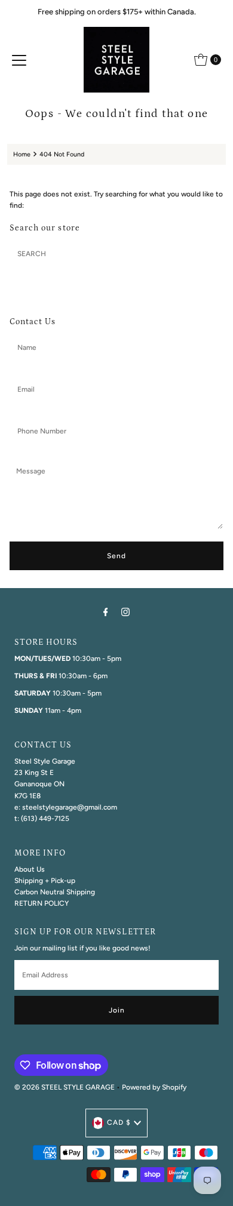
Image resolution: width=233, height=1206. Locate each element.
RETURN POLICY (41, 903)
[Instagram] (125, 611)
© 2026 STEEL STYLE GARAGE (64, 1087)
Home (21, 154)
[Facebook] (105, 611)
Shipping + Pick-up (44, 880)
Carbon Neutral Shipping (54, 892)
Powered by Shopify (154, 1087)
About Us (29, 869)
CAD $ (119, 1122)
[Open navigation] (19, 59)
